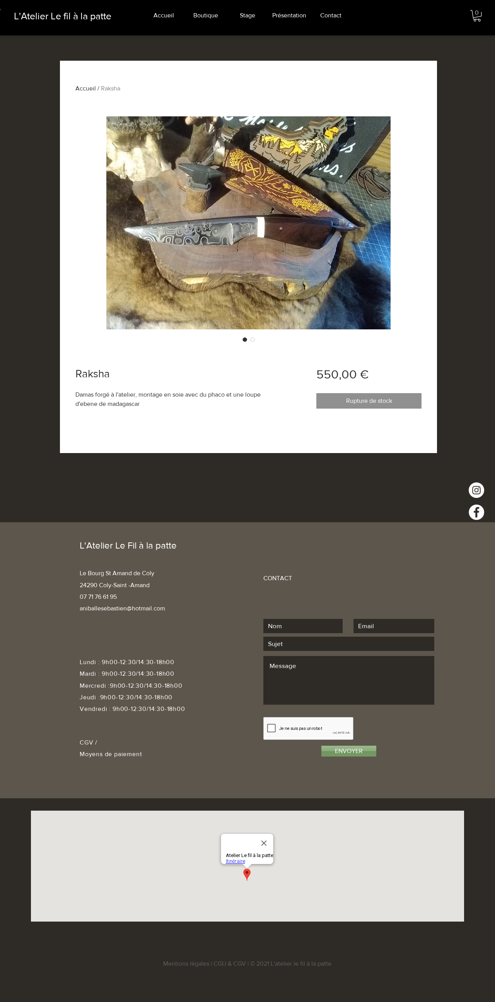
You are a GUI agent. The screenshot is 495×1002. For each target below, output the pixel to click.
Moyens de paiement (111, 754)
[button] (477, 15)
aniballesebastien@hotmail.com (122, 608)
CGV (87, 742)
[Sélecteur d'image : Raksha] (245, 339)
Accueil (85, 88)
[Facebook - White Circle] (476, 512)
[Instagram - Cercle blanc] (476, 490)
